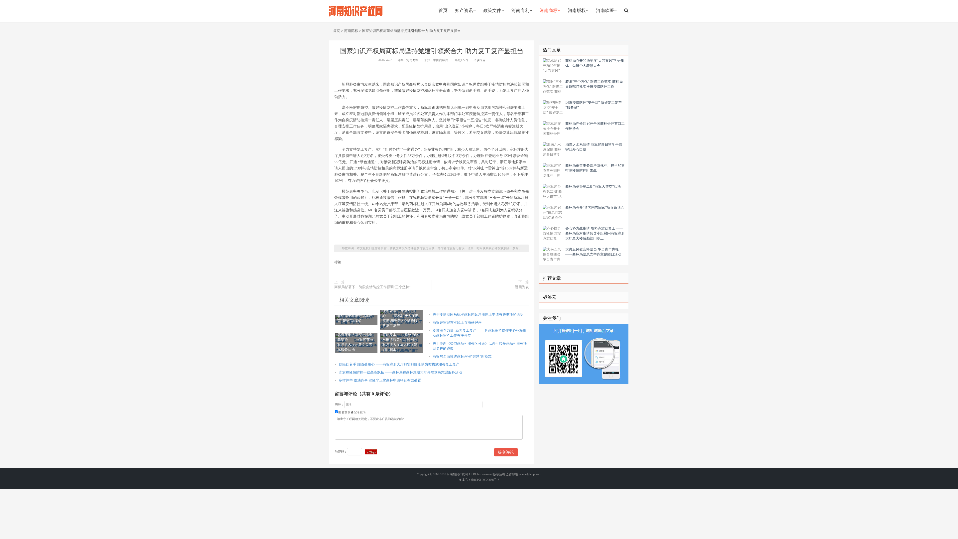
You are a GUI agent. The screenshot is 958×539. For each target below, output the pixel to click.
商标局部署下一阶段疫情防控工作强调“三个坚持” (372, 287)
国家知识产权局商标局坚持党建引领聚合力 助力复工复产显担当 (411, 31)
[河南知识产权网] (356, 11)
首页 (443, 10)
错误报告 (479, 60)
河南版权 (577, 10)
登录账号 (359, 412)
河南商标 (549, 10)
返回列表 (522, 287)
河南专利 (520, 10)
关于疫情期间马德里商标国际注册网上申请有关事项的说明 (478, 314)
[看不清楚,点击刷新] (371, 451)
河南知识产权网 (457, 474)
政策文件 (492, 10)
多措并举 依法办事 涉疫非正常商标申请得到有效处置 (380, 380)
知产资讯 (464, 10)
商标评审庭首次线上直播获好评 (457, 322)
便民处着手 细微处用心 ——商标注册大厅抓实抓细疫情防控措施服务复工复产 (399, 364)
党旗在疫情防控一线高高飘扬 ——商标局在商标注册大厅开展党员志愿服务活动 (400, 372)
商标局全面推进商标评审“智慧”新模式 (462, 356)
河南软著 (605, 10)
